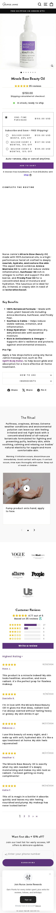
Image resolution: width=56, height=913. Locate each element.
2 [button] (24, 816)
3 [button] (29, 816)
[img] (9, 664)
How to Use (28, 375)
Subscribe (28, 862)
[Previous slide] (22, 530)
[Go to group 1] (28, 530)
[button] (22, 86)
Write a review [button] (28, 645)
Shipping (15, 96)
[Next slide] (34, 530)
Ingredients (28, 381)
